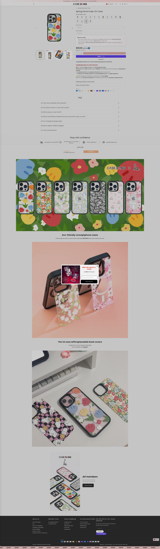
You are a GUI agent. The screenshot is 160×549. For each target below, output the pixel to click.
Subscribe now (89, 281)
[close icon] (97, 266)
